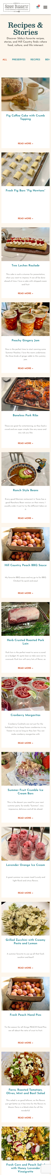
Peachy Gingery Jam (25, 340)
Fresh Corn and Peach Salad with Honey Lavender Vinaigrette (25, 1168)
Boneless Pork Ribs (25, 415)
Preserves (18, 60)
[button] (45, 7)
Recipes (35, 60)
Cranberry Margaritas (25, 715)
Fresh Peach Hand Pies (25, 1015)
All (5, 60)
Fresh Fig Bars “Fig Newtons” (25, 190)
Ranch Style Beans (25, 490)
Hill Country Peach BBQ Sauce (26, 565)
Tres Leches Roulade (26, 265)
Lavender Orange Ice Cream (25, 865)
